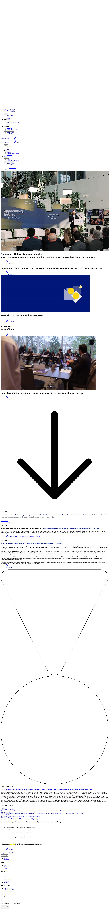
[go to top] (5, 907)
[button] (54, 455)
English (5, 858)
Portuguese (6, 859)
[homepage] (8, 111)
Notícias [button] (2, 808)
